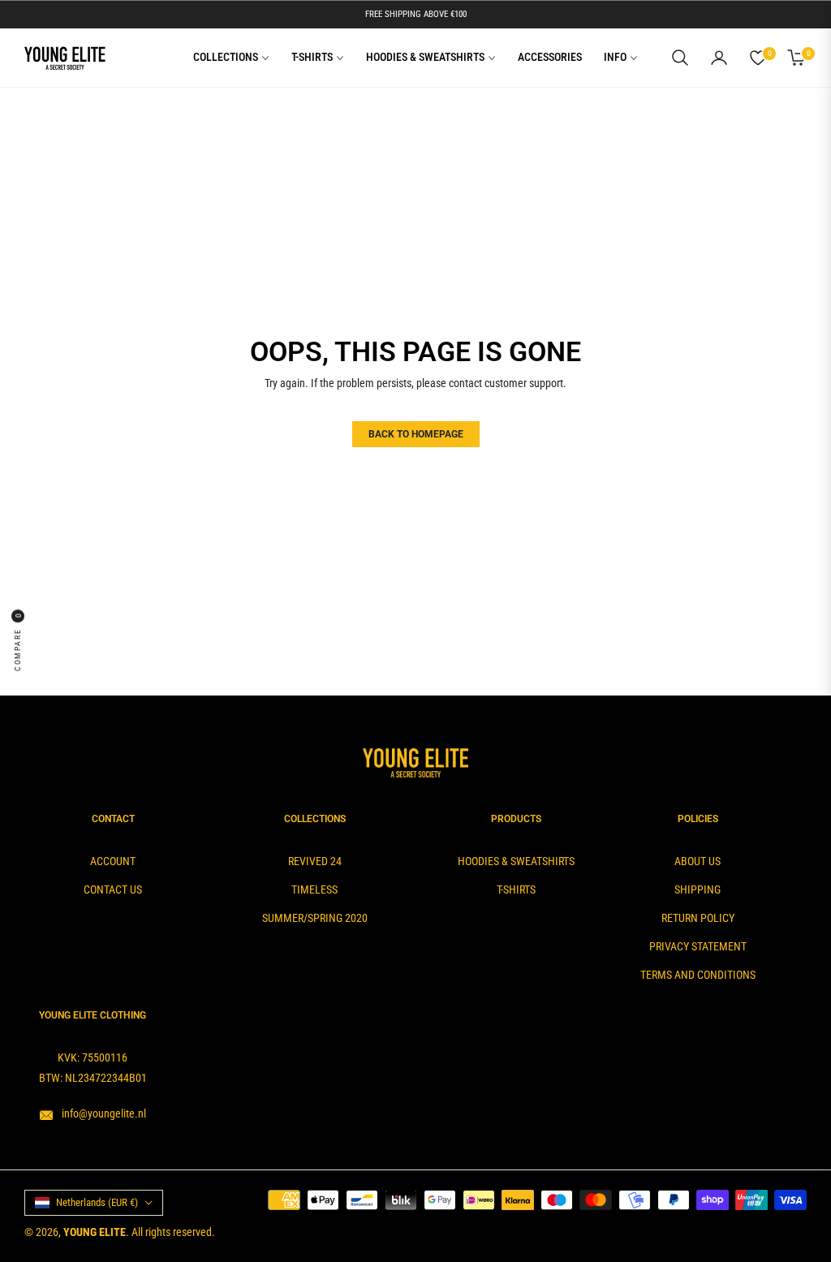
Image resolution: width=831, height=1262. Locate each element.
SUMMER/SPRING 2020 (315, 917)
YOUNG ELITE (94, 1231)
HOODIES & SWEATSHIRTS (516, 861)
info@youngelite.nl (102, 1113)
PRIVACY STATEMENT (698, 946)
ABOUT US (697, 861)
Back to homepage (415, 434)
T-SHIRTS (516, 889)
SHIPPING (697, 889)
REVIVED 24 (315, 861)
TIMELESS (314, 889)
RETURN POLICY (697, 917)
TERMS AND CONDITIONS (698, 974)
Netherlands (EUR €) (97, 1202)
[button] (680, 58)
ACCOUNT (113, 861)
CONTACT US (113, 889)
